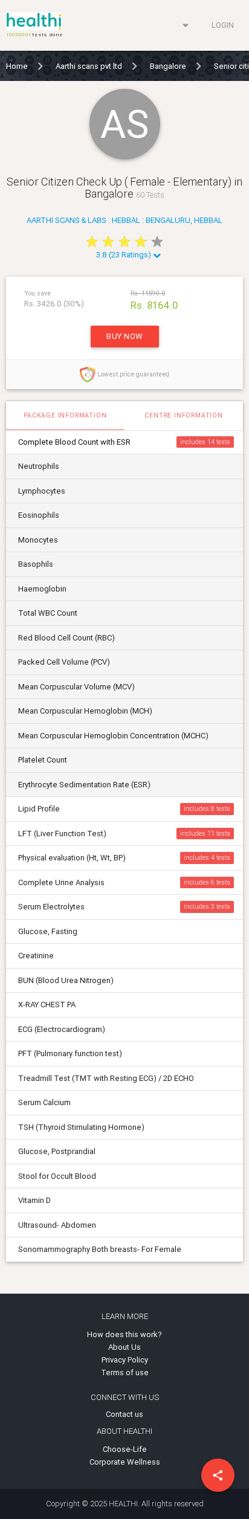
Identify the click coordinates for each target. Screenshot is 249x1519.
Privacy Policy (125, 1360)
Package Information (65, 415)
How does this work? (124, 1334)
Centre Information (183, 415)
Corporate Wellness (124, 1462)
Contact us (124, 1414)
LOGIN (223, 25)
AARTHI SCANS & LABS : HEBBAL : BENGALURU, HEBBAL (124, 220)
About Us (124, 1347)
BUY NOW (124, 336)
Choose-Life (125, 1449)
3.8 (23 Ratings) (124, 255)
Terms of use (125, 1372)
